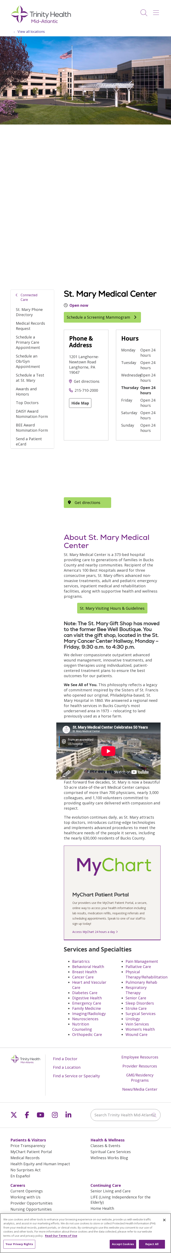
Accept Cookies (123, 1244)
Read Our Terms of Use (61, 1236)
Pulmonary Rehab (141, 982)
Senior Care (136, 997)
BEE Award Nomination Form (32, 427)
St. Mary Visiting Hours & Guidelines (112, 608)
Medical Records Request (30, 326)
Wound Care (136, 1034)
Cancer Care (83, 977)
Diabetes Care (84, 992)
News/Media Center (139, 1089)
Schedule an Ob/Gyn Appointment (28, 361)
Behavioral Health (88, 966)
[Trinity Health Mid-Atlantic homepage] (41, 22)
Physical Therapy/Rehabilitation (146, 974)
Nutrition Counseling (82, 1026)
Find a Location (66, 1067)
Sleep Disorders (140, 1003)
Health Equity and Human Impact (40, 1163)
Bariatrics (81, 961)
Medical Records (25, 1157)
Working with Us (25, 1197)
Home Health (102, 1208)
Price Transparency (27, 1145)
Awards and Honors (26, 391)
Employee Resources (139, 1057)
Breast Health (84, 971)
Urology (133, 1018)
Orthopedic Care (87, 1034)
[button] (157, 11)
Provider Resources (139, 1066)
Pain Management (142, 961)
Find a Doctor (65, 1058)
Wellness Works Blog (109, 1157)
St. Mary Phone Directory (29, 312)
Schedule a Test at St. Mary (30, 378)
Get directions (86, 381)
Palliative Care (138, 966)
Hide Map (80, 403)
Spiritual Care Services (111, 1151)
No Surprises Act (25, 1169)
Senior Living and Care (111, 1190)
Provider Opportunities (31, 1203)
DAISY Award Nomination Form (32, 414)
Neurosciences (85, 1018)
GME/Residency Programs (139, 1077)
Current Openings (26, 1190)
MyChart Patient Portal (31, 1151)
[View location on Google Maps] (87, 469)
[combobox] (126, 1115)
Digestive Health (87, 997)
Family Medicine (86, 1008)
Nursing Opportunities (31, 1209)
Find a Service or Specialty (76, 1075)
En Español (20, 1175)
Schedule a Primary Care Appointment (28, 342)
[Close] (164, 1220)
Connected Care (29, 297)
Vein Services (137, 1024)
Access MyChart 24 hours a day (93, 932)
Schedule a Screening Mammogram (99, 317)
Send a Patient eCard (29, 441)
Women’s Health (140, 1029)
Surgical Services (141, 1013)
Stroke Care (136, 1008)
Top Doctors (27, 402)
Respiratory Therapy (136, 990)
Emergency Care (86, 1003)
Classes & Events (105, 1145)
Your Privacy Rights (19, 1244)
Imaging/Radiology (89, 1013)
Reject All (151, 1244)
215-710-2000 (86, 390)
